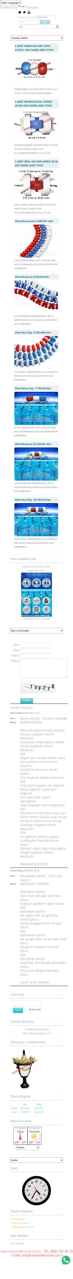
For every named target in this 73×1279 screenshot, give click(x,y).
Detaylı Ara (35, 1009)
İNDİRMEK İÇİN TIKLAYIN (36, 618)
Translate (31, 7)
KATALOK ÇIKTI (36, 570)
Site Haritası (17, 1243)
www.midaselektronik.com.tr (20, 1251)
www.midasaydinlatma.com (36, 1033)
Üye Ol (21, 17)
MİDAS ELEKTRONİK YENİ (36, 566)
